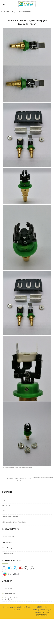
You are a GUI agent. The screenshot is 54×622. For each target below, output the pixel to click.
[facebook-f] (4, 568)
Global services (6, 511)
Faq (3, 500)
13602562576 (8, 588)
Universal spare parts (8, 548)
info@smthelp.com (10, 593)
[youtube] (21, 568)
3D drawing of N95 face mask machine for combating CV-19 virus (43, 478)
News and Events (25, 12)
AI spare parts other (7, 553)
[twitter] (15, 568)
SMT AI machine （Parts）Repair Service (14, 522)
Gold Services (6, 505)
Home (6, 12)
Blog (13, 12)
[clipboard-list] (26, 568)
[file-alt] (32, 568)
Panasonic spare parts (8, 537)
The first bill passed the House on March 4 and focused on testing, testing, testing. (19, 478)
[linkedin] (9, 568)
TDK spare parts (6, 542)
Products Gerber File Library (10, 516)
